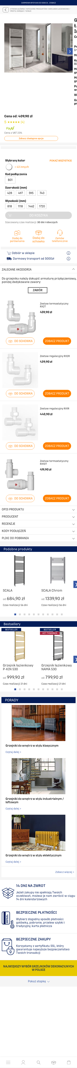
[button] (23, 1062)
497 (20, 193)
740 (42, 193)
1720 (42, 206)
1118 (20, 206)
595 (31, 193)
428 (9, 193)
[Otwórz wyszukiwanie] (38, 1062)
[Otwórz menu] (8, 1062)
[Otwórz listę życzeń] (53, 1062)
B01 (10, 180)
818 (9, 206)
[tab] (15, 614)
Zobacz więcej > (64, 872)
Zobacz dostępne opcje (31, 138)
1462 (31, 206)
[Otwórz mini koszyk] (69, 1062)
